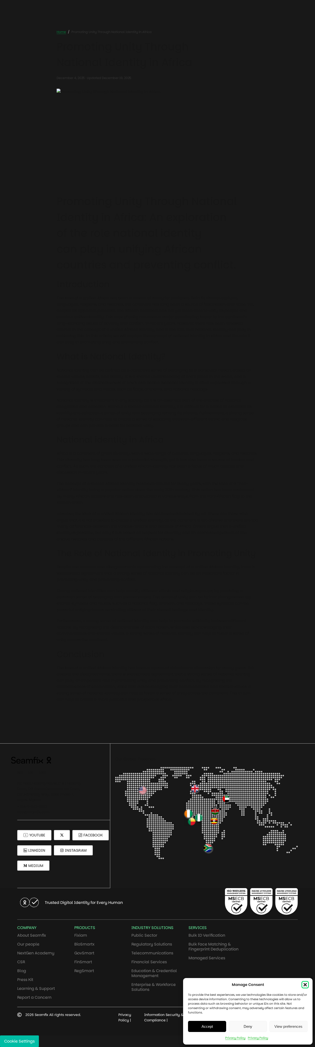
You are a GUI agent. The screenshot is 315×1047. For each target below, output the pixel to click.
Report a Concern (34, 997)
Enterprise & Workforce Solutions (153, 987)
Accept (207, 1026)
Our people (28, 944)
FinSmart (83, 962)
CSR (21, 962)
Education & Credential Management (154, 973)
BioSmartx (84, 944)
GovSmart (84, 953)
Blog (21, 971)
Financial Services (149, 962)
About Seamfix (31, 935)
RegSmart (84, 971)
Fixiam (80, 935)
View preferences (288, 1026)
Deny (248, 1026)
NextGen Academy (35, 953)
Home (61, 32)
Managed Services (207, 958)
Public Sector (144, 935)
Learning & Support (36, 988)
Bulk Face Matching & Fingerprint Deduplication (213, 946)
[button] (305, 984)
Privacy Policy (235, 1038)
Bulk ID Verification (207, 935)
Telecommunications (152, 953)
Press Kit (25, 979)
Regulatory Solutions (151, 944)
